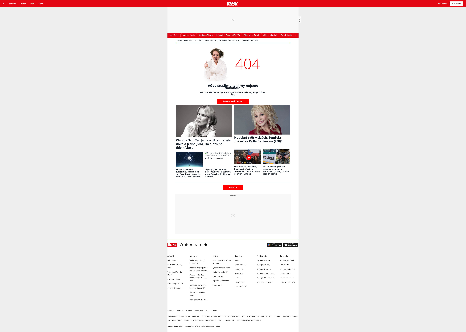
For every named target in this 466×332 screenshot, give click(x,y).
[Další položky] (296, 35)
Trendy (179, 40)
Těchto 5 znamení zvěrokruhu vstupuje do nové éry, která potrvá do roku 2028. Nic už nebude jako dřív (188, 174)
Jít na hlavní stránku (233, 101)
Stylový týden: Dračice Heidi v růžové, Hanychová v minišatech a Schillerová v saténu (218, 173)
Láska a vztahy (210, 40)
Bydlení (246, 40)
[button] (274, 244)
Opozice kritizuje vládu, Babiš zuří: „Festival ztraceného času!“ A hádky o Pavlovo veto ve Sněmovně (247, 171)
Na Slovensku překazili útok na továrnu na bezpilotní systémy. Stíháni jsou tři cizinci (276, 170)
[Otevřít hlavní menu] (3, 3)
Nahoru (233, 187)
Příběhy (200, 40)
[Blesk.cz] (232, 4)
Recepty (238, 40)
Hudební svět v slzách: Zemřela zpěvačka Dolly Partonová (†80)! (258, 139)
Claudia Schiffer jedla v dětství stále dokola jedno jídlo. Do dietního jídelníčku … (203, 144)
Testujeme (254, 40)
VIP (195, 40)
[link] (181, 245)
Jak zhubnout (223, 40)
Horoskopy (188, 40)
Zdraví (231, 40)
